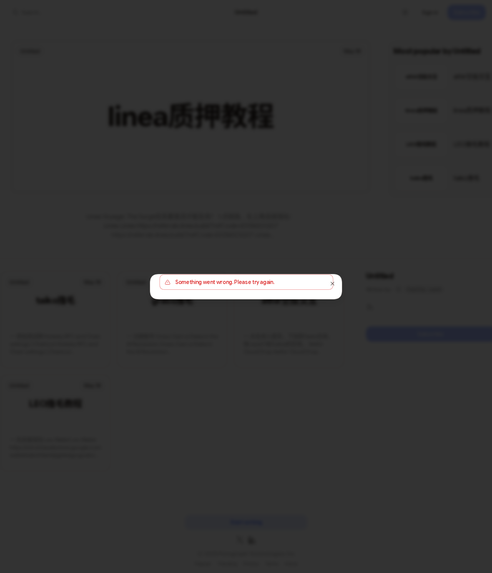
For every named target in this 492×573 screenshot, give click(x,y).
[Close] (332, 284)
